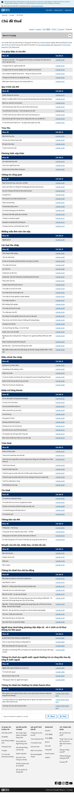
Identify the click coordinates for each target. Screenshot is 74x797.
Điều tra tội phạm (36, 750)
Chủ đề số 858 (60, 680)
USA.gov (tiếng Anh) (64, 751)
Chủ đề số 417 (60, 301)
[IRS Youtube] (71, 783)
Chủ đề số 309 (60, 211)
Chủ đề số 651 (60, 528)
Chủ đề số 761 (60, 614)
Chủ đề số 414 (60, 289)
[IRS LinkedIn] (67, 783)
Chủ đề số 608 (60, 506)
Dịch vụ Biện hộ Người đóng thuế (21, 742)
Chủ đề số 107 (60, 82)
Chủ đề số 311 (60, 218)
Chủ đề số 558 (60, 477)
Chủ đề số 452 (60, 369)
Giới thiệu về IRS (6, 733)
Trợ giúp (11, 15)
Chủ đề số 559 (60, 481)
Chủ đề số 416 (60, 297)
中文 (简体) (49, 734)
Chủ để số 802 (60, 642)
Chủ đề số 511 (60, 430)
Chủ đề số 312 (60, 222)
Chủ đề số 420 (60, 312)
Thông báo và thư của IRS (36, 734)
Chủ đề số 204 (60, 144)
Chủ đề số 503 (60, 406)
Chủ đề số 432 (60, 350)
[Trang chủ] (5, 10)
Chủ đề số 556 (60, 469)
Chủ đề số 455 (60, 377)
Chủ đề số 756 (60, 590)
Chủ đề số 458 (60, 385)
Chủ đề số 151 (60, 95)
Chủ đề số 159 (60, 119)
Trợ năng (70, 790)
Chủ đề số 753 (60, 586)
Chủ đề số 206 (60, 148)
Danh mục (68, 10)
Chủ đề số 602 (60, 503)
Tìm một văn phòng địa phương (7, 755)
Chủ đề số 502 (60, 403)
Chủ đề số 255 (60, 169)
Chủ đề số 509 (60, 422)
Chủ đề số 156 (60, 107)
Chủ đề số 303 (60, 187)
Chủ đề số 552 (60, 455)
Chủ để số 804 (60, 650)
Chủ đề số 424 (60, 324)
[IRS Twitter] (59, 783)
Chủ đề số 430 (60, 342)
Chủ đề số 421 (60, 316)
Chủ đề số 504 (60, 410)
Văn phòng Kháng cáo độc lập (22, 748)
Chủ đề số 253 (60, 162)
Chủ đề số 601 (60, 499)
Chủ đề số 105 (60, 78)
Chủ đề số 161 (60, 123)
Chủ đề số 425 (60, 328)
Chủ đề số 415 (60, 293)
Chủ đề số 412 (60, 281)
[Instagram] (63, 783)
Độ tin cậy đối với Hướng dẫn (21, 771)
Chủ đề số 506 (60, 418)
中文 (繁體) (46, 29)
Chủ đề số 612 (60, 514)
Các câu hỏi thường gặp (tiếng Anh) (49, 45)
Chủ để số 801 (60, 638)
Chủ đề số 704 (60, 561)
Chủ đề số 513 (60, 434)
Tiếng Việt (68, 29)
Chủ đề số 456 (60, 381)
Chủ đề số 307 (60, 203)
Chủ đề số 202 (60, 140)
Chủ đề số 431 (60, 346)
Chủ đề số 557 (60, 473)
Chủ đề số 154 (60, 99)
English (31, 29)
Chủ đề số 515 (60, 438)
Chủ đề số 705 (60, 565)
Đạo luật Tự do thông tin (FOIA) (21, 758)
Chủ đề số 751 (60, 579)
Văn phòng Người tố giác (36, 755)
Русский (61, 29)
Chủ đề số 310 (60, 214)
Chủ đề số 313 (60, 226)
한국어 (54, 29)
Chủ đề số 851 (60, 668)
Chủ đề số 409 (60, 269)
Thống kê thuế (6, 747)
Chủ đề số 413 (60, 285)
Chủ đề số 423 (60, 320)
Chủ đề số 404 (60, 261)
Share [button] (52, 716)
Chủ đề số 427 (60, 332)
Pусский (47, 746)
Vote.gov (62, 762)
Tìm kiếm (49, 10)
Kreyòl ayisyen (49, 754)
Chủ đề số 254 (60, 166)
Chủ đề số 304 (60, 191)
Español (38, 29)
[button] (58, 10)
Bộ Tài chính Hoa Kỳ (65, 734)
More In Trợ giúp (9, 35)
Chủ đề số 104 (60, 74)
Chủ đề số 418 (60, 304)
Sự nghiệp (4, 737)
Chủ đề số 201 (60, 136)
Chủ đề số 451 (60, 365)
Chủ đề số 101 (60, 60)
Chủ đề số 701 (60, 553)
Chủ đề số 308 (60, 207)
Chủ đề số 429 (60, 336)
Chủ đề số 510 (60, 426)
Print (64, 716)
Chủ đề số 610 (60, 510)
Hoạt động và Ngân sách (7, 742)
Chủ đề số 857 (60, 676)
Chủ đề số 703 (60, 557)
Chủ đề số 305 (60, 195)
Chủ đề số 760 (60, 610)
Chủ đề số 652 (60, 532)
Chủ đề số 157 (60, 111)
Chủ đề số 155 (60, 103)
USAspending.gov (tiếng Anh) (65, 757)
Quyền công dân (21, 754)
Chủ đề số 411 (60, 277)
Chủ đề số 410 (60, 273)
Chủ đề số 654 (60, 540)
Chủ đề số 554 (60, 465)
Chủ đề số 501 (60, 399)
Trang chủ (4, 15)
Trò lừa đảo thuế (36, 743)
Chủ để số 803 (60, 646)
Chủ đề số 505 (60, 414)
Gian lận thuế (35, 747)
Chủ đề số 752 (60, 583)
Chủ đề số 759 (60, 604)
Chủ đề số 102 (60, 66)
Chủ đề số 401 (60, 253)
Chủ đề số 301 (60, 183)
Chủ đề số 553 (60, 459)
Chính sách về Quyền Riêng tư (55, 790)
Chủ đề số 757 (60, 594)
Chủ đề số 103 (60, 70)
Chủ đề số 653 (60, 536)
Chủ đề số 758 (60, 598)
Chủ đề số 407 (60, 265)
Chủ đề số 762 (60, 618)
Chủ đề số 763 (60, 622)
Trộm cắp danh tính (37, 739)
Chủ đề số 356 (60, 240)
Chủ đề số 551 (60, 452)
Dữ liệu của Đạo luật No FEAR (22, 765)
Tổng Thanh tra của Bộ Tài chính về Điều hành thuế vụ (66, 741)
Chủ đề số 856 (60, 672)
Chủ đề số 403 (60, 257)
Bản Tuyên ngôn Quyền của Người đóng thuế (21, 735)
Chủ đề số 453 (60, 373)
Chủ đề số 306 (60, 199)
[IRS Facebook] (56, 783)
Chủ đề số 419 (60, 308)
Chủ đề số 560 (60, 485)
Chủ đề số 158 (60, 115)
